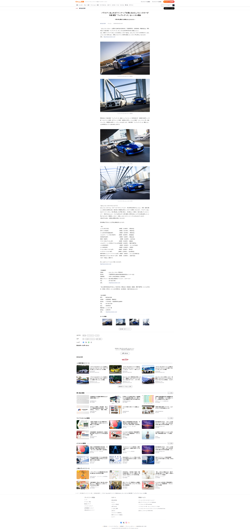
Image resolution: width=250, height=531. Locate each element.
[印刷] (91, 342)
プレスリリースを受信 (156, 1)
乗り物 (126, 5)
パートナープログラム (113, 526)
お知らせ (113, 510)
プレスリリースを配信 (145, 1)
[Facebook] (83, 342)
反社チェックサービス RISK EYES (146, 510)
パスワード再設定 (115, 504)
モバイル (122, 5)
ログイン (113, 502)
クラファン (131, 5)
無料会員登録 (114, 500)
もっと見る (170, 392)
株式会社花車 (103, 23)
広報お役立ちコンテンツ (89, 510)
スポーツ (109, 5)
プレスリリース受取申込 (116, 512)
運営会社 (105, 526)
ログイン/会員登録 (169, 1)
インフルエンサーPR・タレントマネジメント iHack (149, 506)
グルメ (85, 5)
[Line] (88, 342)
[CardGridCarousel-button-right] (149, 322)
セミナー (113, 516)
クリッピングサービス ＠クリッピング (146, 500)
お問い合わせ (125, 353)
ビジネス (113, 5)
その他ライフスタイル (90, 339)
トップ (77, 493)
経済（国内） (99, 339)
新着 (77, 5)
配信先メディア (87, 503)
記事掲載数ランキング (88, 508)
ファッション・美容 (94, 5)
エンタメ (81, 5)
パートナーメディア (88, 505)
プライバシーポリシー (130, 526)
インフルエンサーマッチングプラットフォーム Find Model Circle (152, 508)
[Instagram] (126, 522)
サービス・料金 (87, 501)
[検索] (173, 5)
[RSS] (129, 522)
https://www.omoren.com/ (109, 36)
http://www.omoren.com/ (105, 264)
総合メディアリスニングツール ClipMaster (147, 502)
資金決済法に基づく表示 (141, 526)
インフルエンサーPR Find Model (145, 504)
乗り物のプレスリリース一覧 (86, 493)
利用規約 (122, 526)
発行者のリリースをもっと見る (125, 386)
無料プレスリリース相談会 (116, 514)
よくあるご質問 (114, 508)
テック (118, 5)
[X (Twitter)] (86, 342)
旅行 (88, 5)
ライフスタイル (103, 5)
